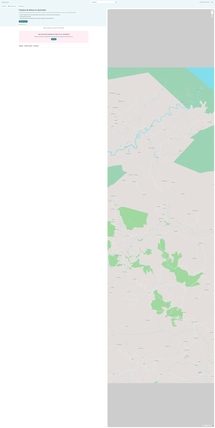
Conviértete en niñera (204, 2)
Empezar (54, 39)
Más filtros (21, 6)
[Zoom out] (212, 13)
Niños (5, 6)
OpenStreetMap (209, 425)
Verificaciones (12, 6)
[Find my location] (212, 16)
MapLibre (204, 425)
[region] (161, 218)
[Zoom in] (212, 11)
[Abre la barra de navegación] (212, 2)
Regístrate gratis (23, 21)
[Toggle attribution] (213, 426)
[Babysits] (5, 2)
